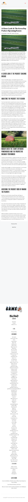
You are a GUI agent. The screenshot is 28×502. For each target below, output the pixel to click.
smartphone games (13, 435)
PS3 (12, 422)
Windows (13, 454)
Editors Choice (13, 362)
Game (8, 33)
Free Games (13, 375)
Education (13, 365)
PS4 (13, 424)
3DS (13, 337)
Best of (13, 345)
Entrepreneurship (13, 368)
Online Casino (12, 414)
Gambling (13, 377)
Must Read (13, 407)
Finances (13, 370)
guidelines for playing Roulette (13, 389)
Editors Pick (13, 364)
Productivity (13, 418)
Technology (13, 443)
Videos (12, 449)
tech (13, 442)
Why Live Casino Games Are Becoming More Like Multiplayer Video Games (14, 487)
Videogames (12, 447)
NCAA (13, 410)
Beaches (13, 344)
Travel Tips (13, 446)
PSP (13, 426)
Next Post (14, 227)
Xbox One (13, 461)
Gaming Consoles (14, 468)
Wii (12, 451)
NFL (11, 33)
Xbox (13, 458)
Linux (13, 397)
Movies (13, 405)
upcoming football (4, 64)
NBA (13, 408)
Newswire (13, 411)
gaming (12, 386)
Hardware (13, 390)
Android (13, 341)
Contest (12, 352)
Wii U (13, 453)
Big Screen (13, 347)
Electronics (13, 366)
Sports (13, 33)
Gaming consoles (13, 387)
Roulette (13, 429)
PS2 (13, 421)
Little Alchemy (13, 398)
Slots (13, 432)
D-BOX (13, 355)
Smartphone (13, 433)
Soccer (13, 436)
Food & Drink (13, 372)
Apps (13, 343)
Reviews (13, 428)
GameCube (13, 382)
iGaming (12, 391)
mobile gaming (13, 404)
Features (13, 369)
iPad (12, 393)
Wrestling (13, 457)
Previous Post (14, 224)
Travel (13, 445)
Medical (13, 401)
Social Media (13, 437)
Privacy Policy (14, 332)
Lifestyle (13, 396)
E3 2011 (13, 361)
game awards (13, 380)
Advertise (14, 322)
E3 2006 (13, 359)
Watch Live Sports (12, 450)
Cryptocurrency (13, 354)
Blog (13, 348)
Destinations (13, 356)
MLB (13, 403)
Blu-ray (12, 350)
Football (13, 373)
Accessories (13, 338)
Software (13, 439)
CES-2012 (13, 351)
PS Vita (13, 419)
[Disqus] (13, 247)
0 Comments (3, 33)
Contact (14, 323)
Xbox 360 (12, 460)
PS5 (13, 425)
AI (13, 340)
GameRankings (13, 383)
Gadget (13, 376)
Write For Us (14, 324)
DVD (13, 358)
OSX (13, 415)
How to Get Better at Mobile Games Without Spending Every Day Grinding (14, 481)
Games (12, 384)
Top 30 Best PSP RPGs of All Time (14, 484)
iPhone (12, 394)
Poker (13, 417)
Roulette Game (13, 431)
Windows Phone (13, 456)
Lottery (13, 400)
